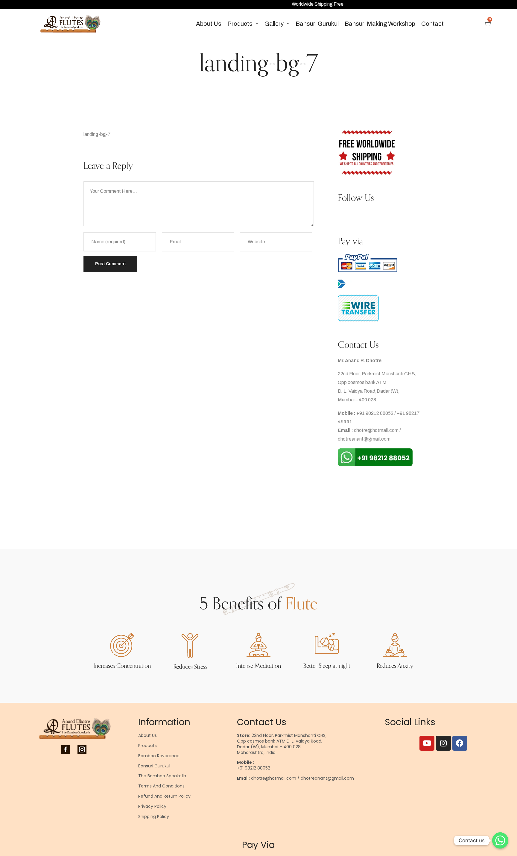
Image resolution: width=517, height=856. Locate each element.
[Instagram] (443, 743)
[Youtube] (426, 743)
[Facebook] (459, 743)
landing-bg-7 (97, 134)
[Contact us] (500, 840)
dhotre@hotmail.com (376, 430)
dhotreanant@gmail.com (364, 438)
